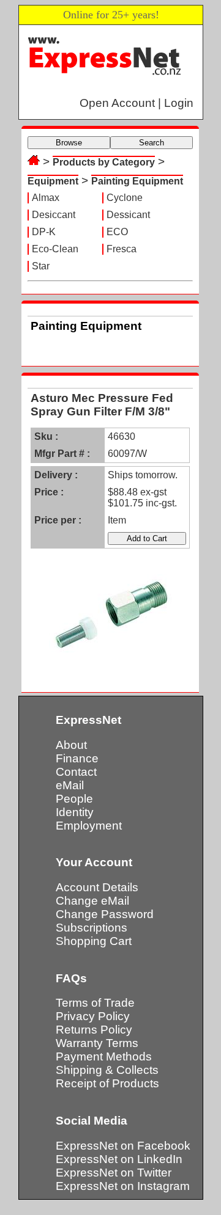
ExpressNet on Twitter (113, 1172)
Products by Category (104, 162)
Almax (45, 197)
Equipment (53, 181)
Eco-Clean (55, 249)
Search (151, 142)
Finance (77, 758)
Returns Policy (94, 1029)
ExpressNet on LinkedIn (119, 1159)
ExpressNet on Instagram (123, 1186)
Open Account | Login (136, 103)
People (74, 798)
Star (41, 266)
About (71, 745)
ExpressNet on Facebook (123, 1145)
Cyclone (125, 197)
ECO (117, 232)
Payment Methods (104, 1056)
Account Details (97, 887)
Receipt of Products (107, 1083)
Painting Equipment (137, 181)
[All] (34, 161)
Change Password (105, 914)
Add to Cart (147, 538)
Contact (76, 771)
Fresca (122, 249)
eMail (70, 785)
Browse (69, 142)
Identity (75, 812)
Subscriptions (91, 927)
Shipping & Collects (107, 1070)
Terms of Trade (95, 1002)
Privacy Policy (93, 1016)
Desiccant (53, 215)
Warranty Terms (97, 1043)
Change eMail (92, 900)
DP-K (44, 232)
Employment (89, 825)
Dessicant (128, 215)
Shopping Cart (94, 941)
